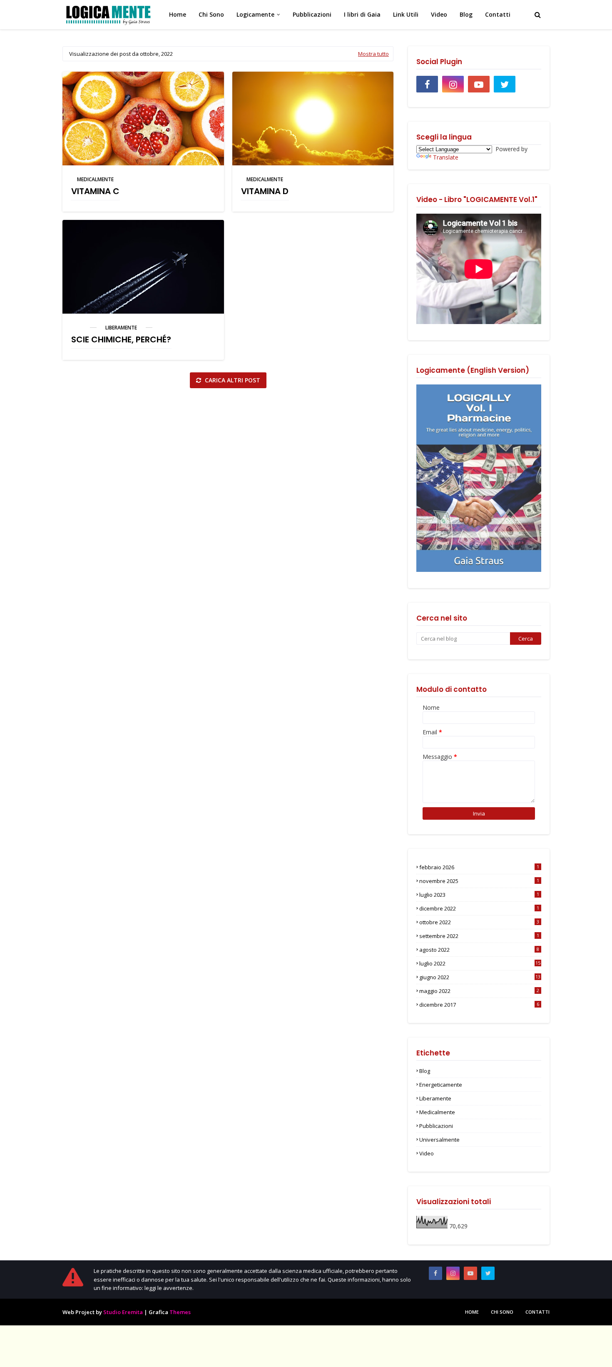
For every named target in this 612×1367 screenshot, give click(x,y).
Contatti (537, 1312)
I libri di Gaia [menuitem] (362, 14)
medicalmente (95, 179)
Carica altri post (231, 380)
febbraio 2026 (479, 867)
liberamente (121, 327)
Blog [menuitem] (466, 14)
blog (424, 1071)
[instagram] (453, 84)
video (426, 1153)
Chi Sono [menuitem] (211, 14)
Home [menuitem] (177, 14)
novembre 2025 (479, 881)
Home (472, 1312)
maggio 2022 (479, 991)
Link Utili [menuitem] (405, 14)
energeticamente (440, 1084)
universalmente (439, 1139)
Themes (180, 1312)
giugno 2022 (479, 977)
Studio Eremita (123, 1312)
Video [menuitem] (439, 14)
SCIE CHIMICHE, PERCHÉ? (121, 339)
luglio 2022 (479, 963)
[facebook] (427, 84)
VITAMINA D (265, 191)
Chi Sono (502, 1312)
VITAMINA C (95, 191)
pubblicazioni (436, 1126)
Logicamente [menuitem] (255, 14)
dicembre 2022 (479, 908)
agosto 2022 (479, 949)
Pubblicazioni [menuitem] (312, 14)
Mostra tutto (373, 53)
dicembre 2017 (479, 1004)
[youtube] (479, 84)
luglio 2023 (479, 894)
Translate (445, 157)
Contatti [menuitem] (497, 14)
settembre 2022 (479, 936)
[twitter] (504, 84)
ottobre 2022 (479, 922)
